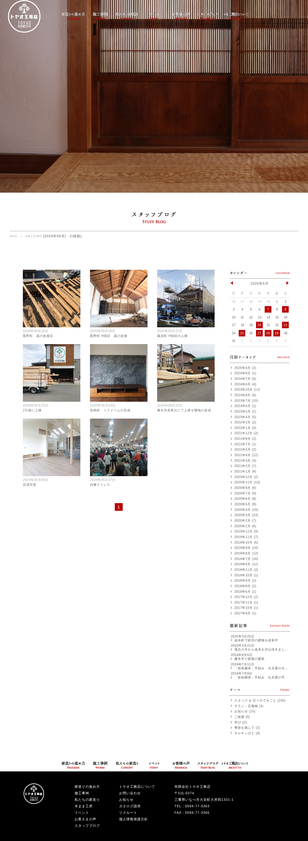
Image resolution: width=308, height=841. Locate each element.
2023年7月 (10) (246, 400)
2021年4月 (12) (246, 455)
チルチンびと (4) (247, 733)
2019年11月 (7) (246, 537)
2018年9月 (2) (245, 580)
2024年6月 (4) (245, 384)
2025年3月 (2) (245, 368)
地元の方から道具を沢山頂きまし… (261, 649)
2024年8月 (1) (245, 373)
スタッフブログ (87, 826)
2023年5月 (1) (245, 411)
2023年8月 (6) (245, 395)
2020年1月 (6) (245, 526)
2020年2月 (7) (245, 520)
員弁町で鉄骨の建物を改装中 (256, 640)
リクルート (128, 813)
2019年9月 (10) (246, 548)
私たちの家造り (87, 800)
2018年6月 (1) (245, 591)
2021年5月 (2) (245, 449)
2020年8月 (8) (245, 488)
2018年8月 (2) (245, 586)
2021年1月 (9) (245, 471)
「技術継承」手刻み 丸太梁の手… (261, 677)
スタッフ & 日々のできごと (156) (260, 700)
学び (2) (240, 722)
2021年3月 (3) (245, 460)
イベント (82, 813)
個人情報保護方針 (133, 819)
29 (277, 333)
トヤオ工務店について (137, 786)
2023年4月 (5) (245, 417)
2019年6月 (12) (246, 564)
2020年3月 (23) (246, 515)
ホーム (13, 236)
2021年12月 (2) (246, 433)
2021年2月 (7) (245, 466)
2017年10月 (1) (246, 608)
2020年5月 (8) (245, 504)
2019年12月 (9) (246, 531)
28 (268, 333)
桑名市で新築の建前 (249, 659)
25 (242, 333)
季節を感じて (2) (247, 727)
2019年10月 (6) (246, 542)
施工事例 (82, 793)
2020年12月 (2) (246, 477)
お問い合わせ (130, 793)
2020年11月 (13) (247, 482)
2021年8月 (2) (245, 438)
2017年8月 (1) (245, 613)
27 (259, 333)
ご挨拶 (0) (242, 717)
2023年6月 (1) (245, 406)
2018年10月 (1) (246, 575)
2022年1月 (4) (245, 428)
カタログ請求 (130, 806)
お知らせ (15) (244, 711)
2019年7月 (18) (246, 559)
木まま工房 (84, 806)
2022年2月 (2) (245, 422)
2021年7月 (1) (245, 444)
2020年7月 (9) (245, 493)
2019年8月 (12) (246, 553)
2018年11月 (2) (246, 570)
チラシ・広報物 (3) (248, 706)
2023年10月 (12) (247, 389)
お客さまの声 (85, 819)
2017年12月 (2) (246, 597)
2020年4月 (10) (246, 510)
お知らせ (126, 800)
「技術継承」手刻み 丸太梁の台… (261, 668)
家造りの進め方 (87, 786)
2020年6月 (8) (245, 498)
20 (259, 325)
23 (285, 325)
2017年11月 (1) (246, 602)
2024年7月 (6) (245, 379)
